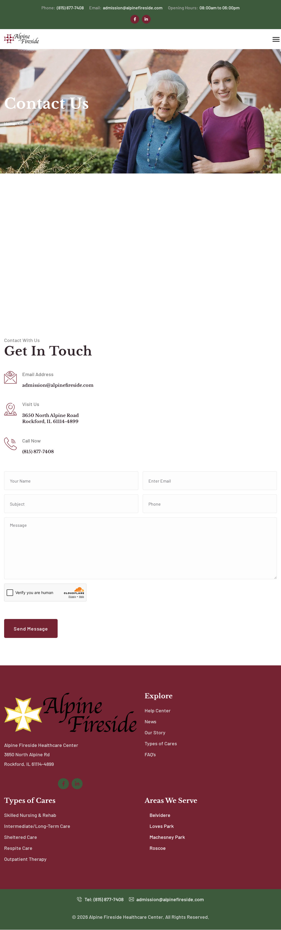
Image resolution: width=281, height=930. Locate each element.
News (150, 721)
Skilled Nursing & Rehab (30, 815)
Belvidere (160, 815)
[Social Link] (134, 19)
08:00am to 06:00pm (204, 7)
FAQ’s (150, 754)
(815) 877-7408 (62, 7)
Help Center (158, 710)
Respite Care (18, 848)
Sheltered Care (20, 837)
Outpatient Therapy (25, 859)
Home (9, 123)
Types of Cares (161, 743)
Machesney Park (167, 837)
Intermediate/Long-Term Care (37, 826)
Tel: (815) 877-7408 (103, 899)
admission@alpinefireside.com (125, 7)
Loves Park (162, 826)
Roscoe (158, 848)
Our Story (155, 732)
